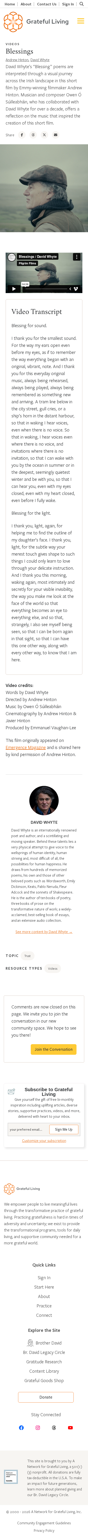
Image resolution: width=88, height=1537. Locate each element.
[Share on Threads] (33, 135)
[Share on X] (44, 135)
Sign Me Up (64, 1129)
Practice (44, 1306)
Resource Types (24, 968)
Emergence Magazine (26, 747)
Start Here (44, 1287)
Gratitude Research (44, 1361)
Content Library (44, 1371)
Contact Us (47, 4)
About (26, 4)
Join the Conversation (54, 1049)
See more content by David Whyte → (44, 931)
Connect (44, 1315)
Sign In (68, 4)
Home (10, 4)
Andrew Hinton (17, 59)
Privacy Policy (44, 1530)
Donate (45, 1397)
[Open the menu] (80, 22)
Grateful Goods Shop (44, 1380)
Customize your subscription (44, 1140)
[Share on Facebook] (22, 135)
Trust (27, 956)
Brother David (48, 1343)
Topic (12, 955)
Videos (13, 44)
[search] (81, 4)
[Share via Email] (55, 135)
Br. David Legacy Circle (44, 1352)
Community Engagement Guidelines (44, 1523)
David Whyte (40, 59)
